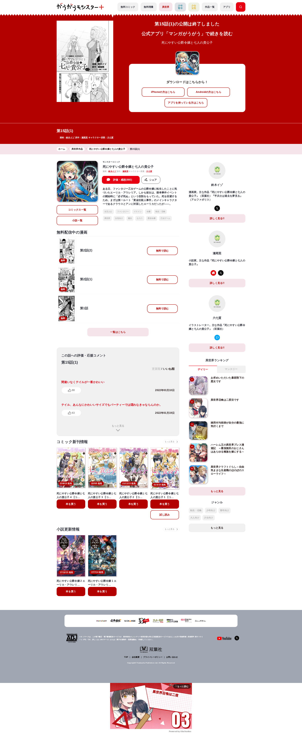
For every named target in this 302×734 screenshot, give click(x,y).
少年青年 (180, 7)
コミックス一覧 (77, 209)
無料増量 (148, 7)
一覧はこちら (118, 332)
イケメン (138, 211)
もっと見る (118, 425)
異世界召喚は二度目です (225, 399)
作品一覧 (210, 7)
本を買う (71, 504)
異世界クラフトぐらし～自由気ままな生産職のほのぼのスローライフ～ (227, 470)
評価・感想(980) (122, 179)
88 (73, 390)
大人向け (194, 517)
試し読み (164, 514)
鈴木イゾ (70, 137)
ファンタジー (123, 211)
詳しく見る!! (217, 218)
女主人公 (108, 211)
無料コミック (128, 7)
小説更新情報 (68, 529)
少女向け (208, 517)
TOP (126, 657)
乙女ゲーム (165, 218)
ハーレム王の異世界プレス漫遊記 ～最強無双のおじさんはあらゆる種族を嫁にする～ (227, 448)
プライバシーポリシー (152, 657)
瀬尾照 (84, 137)
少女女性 (193, 7)
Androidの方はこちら (208, 92)
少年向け (210, 510)
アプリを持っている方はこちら (186, 102)
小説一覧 (77, 220)
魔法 (130, 218)
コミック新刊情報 (72, 442)
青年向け (224, 510)
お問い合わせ (172, 657)
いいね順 (169, 368)
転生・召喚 (160, 211)
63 (73, 413)
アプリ (226, 7)
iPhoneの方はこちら (163, 92)
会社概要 (136, 657)
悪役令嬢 (151, 218)
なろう (140, 218)
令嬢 (149, 211)
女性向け (119, 218)
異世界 (165, 7)
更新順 (156, 368)
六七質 (110, 137)
